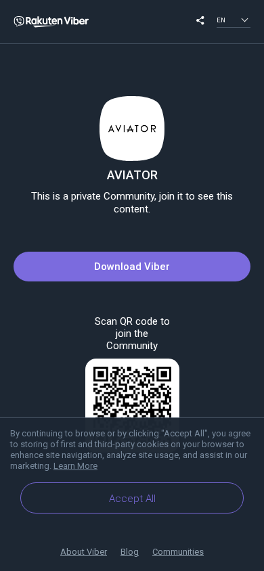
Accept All (132, 499)
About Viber (83, 552)
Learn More (75, 466)
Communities (178, 552)
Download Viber (132, 266)
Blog (129, 552)
